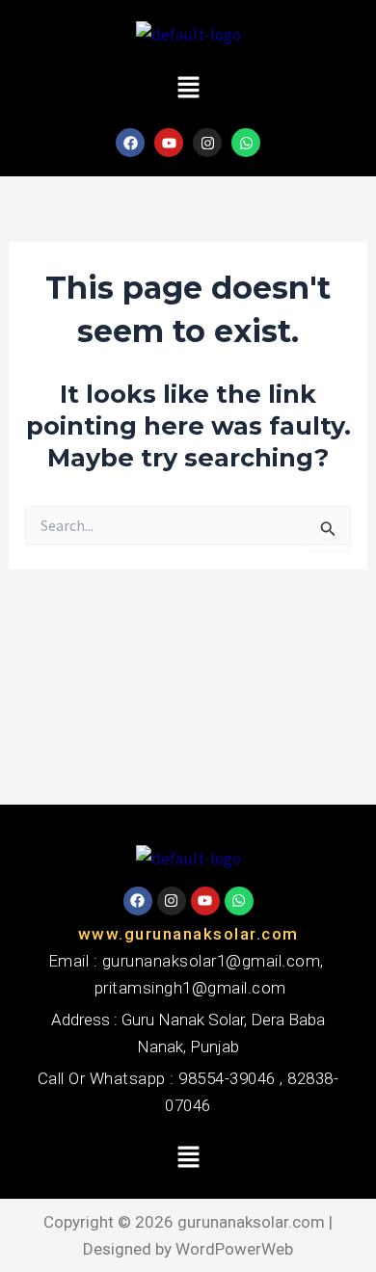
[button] (188, 88)
